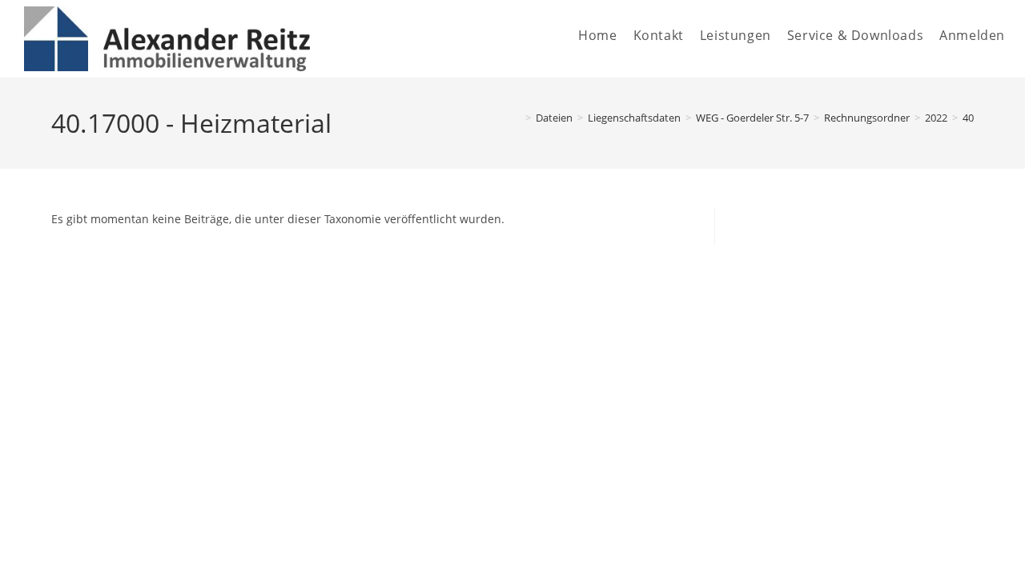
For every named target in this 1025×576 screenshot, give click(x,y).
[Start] (516, 117)
